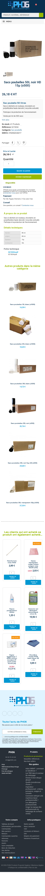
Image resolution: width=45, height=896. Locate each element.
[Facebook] (4, 713)
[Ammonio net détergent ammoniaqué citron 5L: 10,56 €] (33, 605)
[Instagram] (9, 713)
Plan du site (33, 868)
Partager (12, 142)
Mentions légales (37, 865)
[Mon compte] (31, 5)
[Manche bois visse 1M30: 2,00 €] (12, 555)
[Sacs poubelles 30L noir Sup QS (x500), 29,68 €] (22, 450)
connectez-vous (9, 193)
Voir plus (5, 120)
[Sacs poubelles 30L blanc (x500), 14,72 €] (22, 370)
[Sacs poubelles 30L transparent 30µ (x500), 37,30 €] (22, 489)
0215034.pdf (13, 252)
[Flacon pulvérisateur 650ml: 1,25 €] (12, 604)
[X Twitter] (20, 713)
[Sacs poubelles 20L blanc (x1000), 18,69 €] (22, 331)
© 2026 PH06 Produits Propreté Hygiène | (16, 865)
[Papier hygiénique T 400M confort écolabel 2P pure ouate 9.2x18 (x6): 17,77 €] (12, 654)
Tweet (18, 142)
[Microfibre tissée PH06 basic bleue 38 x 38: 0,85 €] (33, 651)
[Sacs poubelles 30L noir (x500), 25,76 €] (22, 410)
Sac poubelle (16, 130)
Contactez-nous (28, 205)
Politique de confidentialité (18, 868)
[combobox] (19, 15)
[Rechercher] (41, 15)
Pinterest (24, 142)
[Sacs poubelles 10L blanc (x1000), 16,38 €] (22, 291)
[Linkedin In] (15, 713)
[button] (35, 5)
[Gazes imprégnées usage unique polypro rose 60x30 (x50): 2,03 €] (33, 558)
